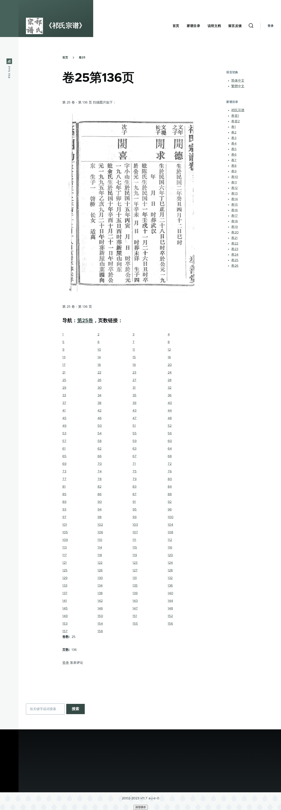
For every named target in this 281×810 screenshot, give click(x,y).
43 (134, 410)
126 (100, 570)
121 (64, 562)
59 (134, 441)
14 (99, 357)
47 (134, 418)
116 (170, 547)
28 (170, 380)
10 (99, 349)
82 (99, 486)
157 (65, 631)
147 (135, 608)
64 (170, 448)
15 (134, 357)
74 (100, 471)
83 (134, 486)
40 (170, 403)
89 (64, 502)
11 (133, 349)
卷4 (234, 143)
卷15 (234, 204)
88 (170, 494)
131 (134, 578)
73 (64, 471)
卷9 (234, 171)
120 (170, 555)
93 (64, 509)
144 (170, 600)
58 (100, 441)
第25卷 (85, 320)
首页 (65, 57)
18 (99, 365)
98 (100, 517)
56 (170, 433)
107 (135, 532)
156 (170, 623)
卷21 (234, 238)
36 (170, 395)
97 (64, 517)
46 (100, 418)
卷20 (235, 232)
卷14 (234, 199)
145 (65, 608)
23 (134, 372)
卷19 (234, 227)
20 (170, 365)
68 (170, 456)
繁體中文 (237, 86)
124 (170, 562)
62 (99, 448)
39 (134, 403)
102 (100, 524)
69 (64, 463)
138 (100, 593)
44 (170, 410)
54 (100, 433)
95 (134, 509)
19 (134, 365)
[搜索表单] (251, 26)
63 (134, 448)
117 (64, 555)
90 (100, 502)
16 (169, 357)
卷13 (234, 193)
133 (64, 585)
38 (99, 403)
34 (99, 395)
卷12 (234, 188)
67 (134, 456)
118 (100, 555)
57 (64, 441)
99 (134, 517)
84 (170, 486)
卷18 (234, 221)
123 (134, 562)
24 (170, 372)
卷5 (234, 149)
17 (64, 365)
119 (134, 555)
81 (64, 486)
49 (64, 425)
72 (170, 463)
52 (170, 425)
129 (64, 578)
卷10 (234, 177)
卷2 (233, 132)
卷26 (234, 265)
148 (170, 608)
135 (135, 585)
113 (64, 547)
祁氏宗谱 (237, 110)
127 (135, 570)
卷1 (233, 127)
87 (134, 494)
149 (65, 616)
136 (170, 585)
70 (100, 463)
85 (64, 494)
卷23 (234, 249)
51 (134, 425)
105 (65, 532)
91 (134, 502)
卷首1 (235, 115)
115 (134, 547)
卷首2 (235, 121)
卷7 (234, 160)
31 (134, 387)
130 (100, 578)
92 (170, 502)
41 (64, 410)
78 (100, 479)
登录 (271, 25)
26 (99, 380)
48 (170, 418)
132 (170, 578)
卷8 (234, 165)
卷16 (234, 210)
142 (100, 600)
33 (64, 395)
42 (99, 410)
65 (64, 456)
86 (100, 494)
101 (64, 524)
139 (135, 593)
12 (169, 349)
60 (170, 441)
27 (134, 380)
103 (135, 524)
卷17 (234, 215)
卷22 (234, 243)
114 (100, 547)
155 (135, 623)
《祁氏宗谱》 (65, 26)
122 (100, 562)
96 (170, 509)
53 (64, 433)
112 (170, 540)
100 (170, 517)
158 (100, 631)
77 (64, 479)
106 (100, 532)
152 (170, 616)
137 (64, 593)
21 (63, 372)
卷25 (82, 57)
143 (135, 600)
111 (134, 540)
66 (100, 456)
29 (64, 387)
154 (100, 623)
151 (134, 616)
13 (63, 357)
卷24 (234, 254)
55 (134, 433)
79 (134, 479)
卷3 (233, 138)
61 (64, 448)
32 (169, 387)
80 (170, 479)
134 (100, 585)
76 (170, 471)
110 (100, 540)
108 (170, 532)
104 (170, 524)
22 (99, 372)
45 (64, 418)
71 (134, 463)
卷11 (234, 182)
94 (100, 509)
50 (100, 425)
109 (65, 540)
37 (64, 403)
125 (64, 570)
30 (100, 387)
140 (170, 593)
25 (64, 380)
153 (64, 623)
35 (134, 395)
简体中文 (237, 80)
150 (100, 616)
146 (100, 608)
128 (170, 570)
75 (134, 471)
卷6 (234, 154)
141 (64, 600)
